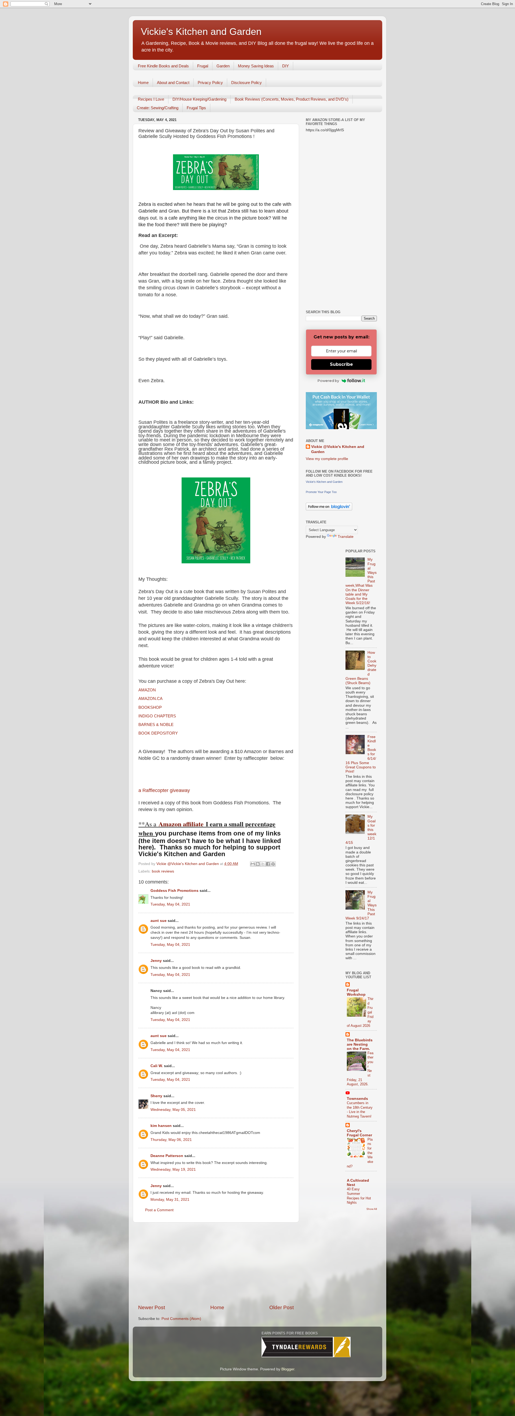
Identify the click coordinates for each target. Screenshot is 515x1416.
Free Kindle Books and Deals (163, 66)
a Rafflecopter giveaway (164, 790)
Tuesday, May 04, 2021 (170, 904)
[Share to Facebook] (268, 864)
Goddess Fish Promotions (174, 891)
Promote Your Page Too (321, 492)
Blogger (287, 1369)
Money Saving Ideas (256, 66)
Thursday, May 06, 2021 (171, 1140)
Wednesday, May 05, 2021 (173, 1110)
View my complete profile (327, 459)
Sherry (156, 1096)
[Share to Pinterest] (273, 864)
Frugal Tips (196, 107)
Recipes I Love (151, 99)
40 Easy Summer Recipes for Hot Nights (359, 1196)
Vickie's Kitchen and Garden (201, 31)
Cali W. (156, 1066)
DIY (285, 66)
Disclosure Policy (246, 82)
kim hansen (161, 1126)
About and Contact (173, 82)
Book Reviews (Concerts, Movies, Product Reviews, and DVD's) (291, 99)
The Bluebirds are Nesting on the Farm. (360, 1044)
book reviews (163, 871)
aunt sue (158, 921)
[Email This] (252, 864)
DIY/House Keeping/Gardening (199, 99)
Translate (346, 537)
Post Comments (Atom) (181, 1319)
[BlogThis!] (257, 864)
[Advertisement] (216, 1263)
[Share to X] (263, 864)
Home (143, 82)
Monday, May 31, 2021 (169, 1200)
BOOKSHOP (150, 707)
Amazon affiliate (181, 824)
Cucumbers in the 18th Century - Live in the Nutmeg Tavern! (360, 1109)
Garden (223, 66)
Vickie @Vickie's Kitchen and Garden (337, 449)
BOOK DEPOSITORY (158, 733)
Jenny (156, 961)
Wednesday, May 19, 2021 (173, 1169)
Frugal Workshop (356, 992)
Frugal (202, 66)
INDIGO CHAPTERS (157, 716)
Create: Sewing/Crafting (157, 107)
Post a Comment (159, 1210)
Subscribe (341, 364)
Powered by (328, 380)
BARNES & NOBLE (156, 724)
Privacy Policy (210, 82)
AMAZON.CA (150, 698)
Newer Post (151, 1307)
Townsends (357, 1099)
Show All (371, 1208)
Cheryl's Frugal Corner (359, 1133)
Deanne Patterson (166, 1156)
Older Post (281, 1307)
